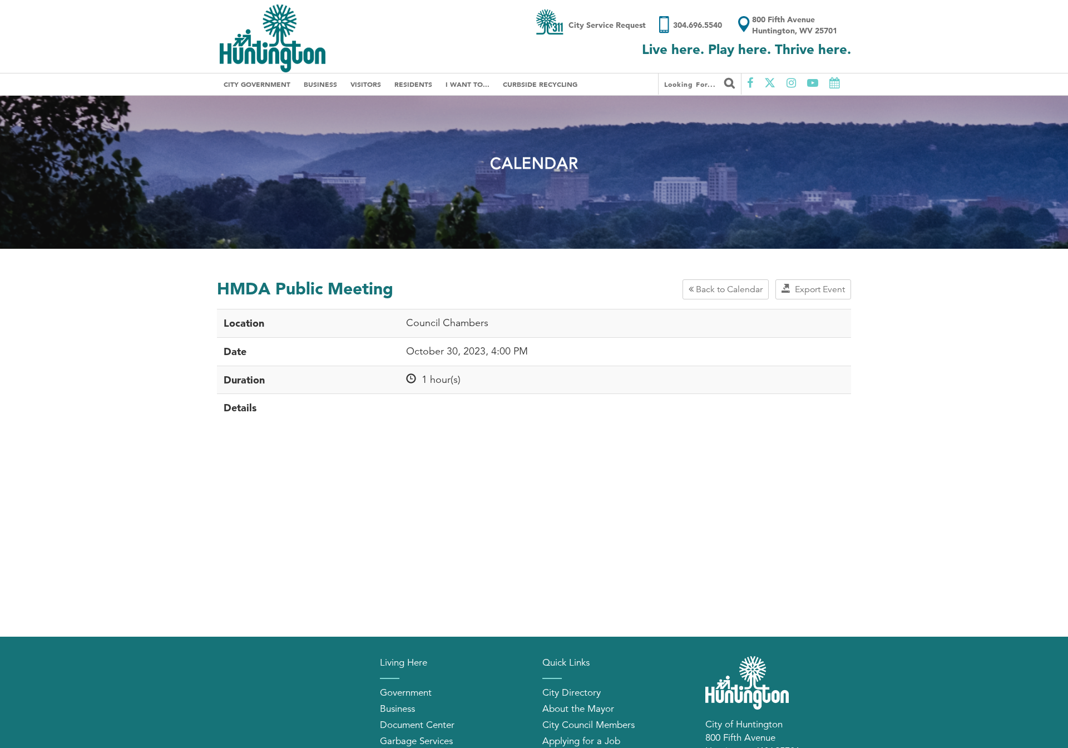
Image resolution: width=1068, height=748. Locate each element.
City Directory (571, 692)
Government (406, 692)
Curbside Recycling (540, 84)
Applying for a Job (581, 741)
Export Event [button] (817, 289)
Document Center (417, 725)
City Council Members (588, 725)
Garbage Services (416, 741)
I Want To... (468, 84)
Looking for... (691, 84)
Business (320, 84)
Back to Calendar (728, 289)
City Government (257, 84)
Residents (413, 84)
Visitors (365, 84)
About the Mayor (578, 709)
